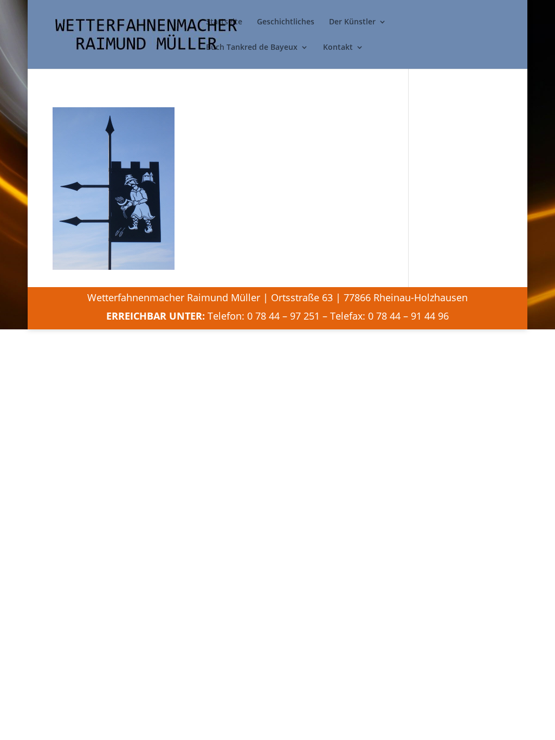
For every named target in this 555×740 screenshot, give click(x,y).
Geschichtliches (285, 22)
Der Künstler (352, 22)
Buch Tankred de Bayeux (252, 47)
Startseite (224, 22)
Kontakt (338, 47)
